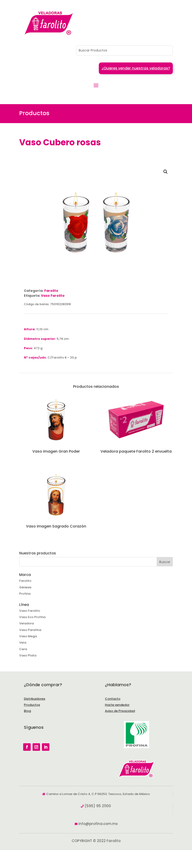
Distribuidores (34, 698)
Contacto (112, 698)
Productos (32, 705)
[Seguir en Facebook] (27, 747)
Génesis (25, 587)
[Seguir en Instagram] (36, 747)
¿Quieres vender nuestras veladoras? (136, 68)
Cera (23, 649)
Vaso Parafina (30, 630)
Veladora (26, 623)
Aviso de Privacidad (120, 711)
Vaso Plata (27, 655)
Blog (27, 711)
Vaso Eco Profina (32, 617)
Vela (22, 642)
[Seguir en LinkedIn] (45, 747)
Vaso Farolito (53, 295)
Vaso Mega (28, 636)
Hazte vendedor (117, 705)
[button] (165, 172)
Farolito (51, 290)
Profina (24, 593)
